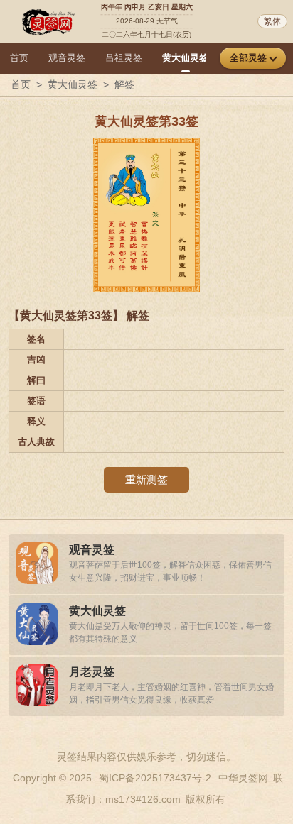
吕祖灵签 (123, 58)
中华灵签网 (243, 778)
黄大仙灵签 (185, 58)
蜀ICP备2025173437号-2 (155, 778)
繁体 (272, 21)
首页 (19, 58)
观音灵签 (66, 58)
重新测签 (146, 479)
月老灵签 (91, 672)
